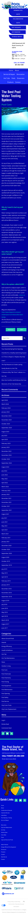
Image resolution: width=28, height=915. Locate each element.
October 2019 (6, 561)
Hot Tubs (3, 830)
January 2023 (6, 447)
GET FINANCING (16, 32)
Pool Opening (6, 693)
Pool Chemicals (6, 674)
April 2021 (5, 530)
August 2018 (5, 600)
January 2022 (6, 494)
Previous (10, 329)
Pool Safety (5, 697)
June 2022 (5, 475)
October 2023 (6, 424)
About (2, 808)
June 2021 (5, 522)
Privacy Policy (11, 901)
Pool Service (5, 701)
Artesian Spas (4, 832)
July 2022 (4, 471)
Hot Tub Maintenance (8, 658)
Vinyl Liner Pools (6, 705)
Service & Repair (5, 820)
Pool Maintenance (7, 689)
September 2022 (7, 463)
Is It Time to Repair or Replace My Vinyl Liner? (13, 358)
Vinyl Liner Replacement (9, 709)
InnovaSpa (3, 835)
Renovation (3, 825)
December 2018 (6, 589)
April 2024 (5, 400)
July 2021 (4, 518)
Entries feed (5, 724)
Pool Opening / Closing (6, 817)
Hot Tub (4, 654)
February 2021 (6, 538)
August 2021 (5, 514)
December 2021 (6, 498)
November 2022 (7, 455)
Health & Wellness (7, 650)
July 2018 (4, 604)
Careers (3, 859)
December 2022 (6, 451)
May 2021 (5, 526)
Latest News (4, 815)
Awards (4, 642)
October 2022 (6, 459)
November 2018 (7, 593)
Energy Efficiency (7, 646)
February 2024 (6, 408)
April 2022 (5, 483)
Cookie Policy (17, 901)
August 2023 (5, 431)
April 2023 (5, 439)
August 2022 (5, 467)
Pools (2, 837)
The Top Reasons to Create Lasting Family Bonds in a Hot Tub (12, 366)
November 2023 (7, 420)
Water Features (4, 844)
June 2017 (5, 628)
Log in (3, 720)
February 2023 (6, 443)
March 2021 (5, 534)
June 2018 (5, 608)
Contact (3, 854)
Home (2, 805)
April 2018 (5, 616)
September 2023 (7, 428)
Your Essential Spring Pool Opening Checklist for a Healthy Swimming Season (14, 351)
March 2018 (5, 620)
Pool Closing (5, 682)
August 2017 (5, 624)
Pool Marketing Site (21, 912)
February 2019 (6, 581)
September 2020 (7, 553)
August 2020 (5, 557)
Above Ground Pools (8, 638)
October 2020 (6, 549)
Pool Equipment (6, 685)
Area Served (4, 857)
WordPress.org (6, 732)
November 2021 (7, 502)
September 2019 (7, 565)
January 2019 (6, 585)
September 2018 (7, 596)
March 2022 (5, 486)
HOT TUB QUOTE (16, 27)
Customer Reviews (5, 812)
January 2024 (6, 412)
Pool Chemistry (6, 678)
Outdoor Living (6, 666)
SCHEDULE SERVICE (17, 37)
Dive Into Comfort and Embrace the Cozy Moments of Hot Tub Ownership (14, 382)
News (3, 662)
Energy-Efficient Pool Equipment (8, 847)
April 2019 (5, 577)
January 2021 (6, 541)
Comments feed (6, 728)
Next (21, 329)
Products (3, 852)
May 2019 (5, 573)
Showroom (3, 849)
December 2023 (6, 416)
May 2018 (5, 612)
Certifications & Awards (6, 810)
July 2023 (4, 435)
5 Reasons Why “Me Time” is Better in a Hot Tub (13, 374)
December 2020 (6, 545)
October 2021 (6, 506)
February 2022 (6, 490)
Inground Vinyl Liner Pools (7, 839)
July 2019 (4, 569)
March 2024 (5, 404)
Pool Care (4, 670)
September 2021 (7, 510)
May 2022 (5, 479)
